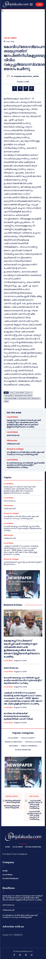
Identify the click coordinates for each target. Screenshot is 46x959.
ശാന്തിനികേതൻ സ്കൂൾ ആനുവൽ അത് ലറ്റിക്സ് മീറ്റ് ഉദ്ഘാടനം (23, 563)
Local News (10, 38)
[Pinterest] (25, 88)
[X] (20, 88)
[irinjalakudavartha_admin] (9, 76)
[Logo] (15, 4)
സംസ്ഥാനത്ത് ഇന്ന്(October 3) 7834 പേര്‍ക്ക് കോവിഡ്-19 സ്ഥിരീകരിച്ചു (34, 815)
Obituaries (12, 440)
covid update (20, 392)
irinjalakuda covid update (23, 395)
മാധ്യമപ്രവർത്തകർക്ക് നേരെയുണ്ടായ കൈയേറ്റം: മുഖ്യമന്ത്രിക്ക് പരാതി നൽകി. (18, 716)
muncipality (36, 398)
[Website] (26, 955)
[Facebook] (14, 88)
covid (12, 392)
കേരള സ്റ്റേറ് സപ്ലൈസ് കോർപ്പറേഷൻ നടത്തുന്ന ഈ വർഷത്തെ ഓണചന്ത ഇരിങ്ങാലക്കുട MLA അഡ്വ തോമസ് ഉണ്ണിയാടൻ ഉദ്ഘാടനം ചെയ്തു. (24, 423)
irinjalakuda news (11, 398)
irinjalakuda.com (24, 398)
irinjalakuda (9, 395)
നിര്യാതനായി (13, 443)
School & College (15, 449)
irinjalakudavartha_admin (26, 76)
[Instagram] (20, 955)
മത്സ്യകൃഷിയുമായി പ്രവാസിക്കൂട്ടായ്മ (12, 807)
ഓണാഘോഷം (13, 435)
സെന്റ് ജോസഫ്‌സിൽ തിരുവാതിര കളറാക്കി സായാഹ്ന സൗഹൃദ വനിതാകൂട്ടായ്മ (25, 453)
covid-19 (29, 392)
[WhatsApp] (31, 88)
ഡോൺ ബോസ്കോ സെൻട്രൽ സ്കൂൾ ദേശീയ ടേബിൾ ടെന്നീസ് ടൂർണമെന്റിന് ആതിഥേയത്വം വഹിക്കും (26, 465)
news (6, 401)
